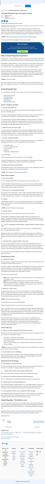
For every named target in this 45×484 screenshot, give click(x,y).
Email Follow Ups (7, 100)
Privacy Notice (22, 451)
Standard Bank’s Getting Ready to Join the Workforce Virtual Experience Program (22, 412)
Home (2, 10)
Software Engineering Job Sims (31, 458)
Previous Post (8, 427)
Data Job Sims (31, 472)
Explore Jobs (31, 451)
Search (28, 5)
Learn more (22, 51)
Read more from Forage (38, 421)
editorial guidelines (13, 26)
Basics (6, 10)
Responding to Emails (8, 98)
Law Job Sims (31, 471)
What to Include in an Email (9, 95)
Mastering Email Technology (9, 101)
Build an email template (32, 366)
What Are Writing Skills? (11, 79)
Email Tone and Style (8, 96)
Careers (14, 456)
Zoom (8, 28)
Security (22, 464)
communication (25, 63)
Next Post (38, 427)
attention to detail (20, 207)
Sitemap (22, 466)
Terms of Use (22, 462)
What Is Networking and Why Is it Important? (32, 432)
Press (14, 454)
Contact (13, 458)
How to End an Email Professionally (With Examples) (16, 172)
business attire (24, 180)
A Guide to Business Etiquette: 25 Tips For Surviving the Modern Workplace (21, 36)
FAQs (14, 459)
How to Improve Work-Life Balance (13, 299)
